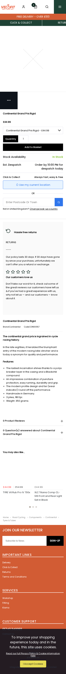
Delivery (6, 562)
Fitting (5, 602)
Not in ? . (30, 208)
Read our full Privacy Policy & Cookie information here (33, 654)
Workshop (7, 598)
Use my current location (34, 185)
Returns (6, 572)
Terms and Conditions (14, 576)
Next (59, 483)
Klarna (5, 607)
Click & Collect (10, 567)
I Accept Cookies (33, 663)
